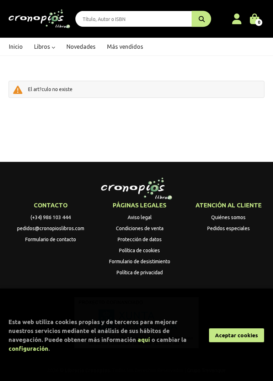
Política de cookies (139, 250)
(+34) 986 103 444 (51, 217)
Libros (43, 46)
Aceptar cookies (236, 335)
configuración (28, 348)
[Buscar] (201, 19)
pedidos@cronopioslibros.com (50, 228)
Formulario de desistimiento (139, 261)
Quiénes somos (228, 217)
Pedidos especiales (228, 228)
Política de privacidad (140, 272)
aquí (144, 339)
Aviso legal (140, 217)
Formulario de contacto (50, 239)
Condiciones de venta (140, 228)
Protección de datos (140, 239)
